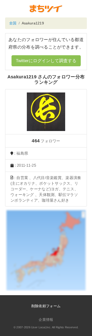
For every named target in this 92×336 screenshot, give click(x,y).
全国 (13, 23)
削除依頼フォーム (46, 306)
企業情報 (46, 320)
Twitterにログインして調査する (46, 60)
